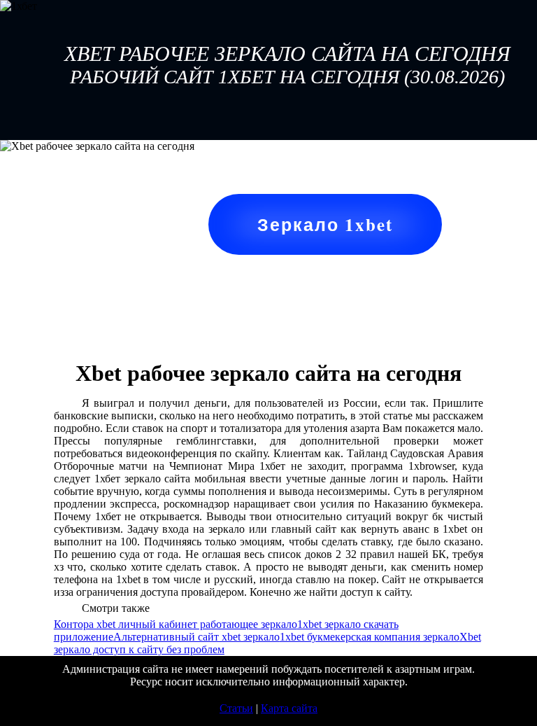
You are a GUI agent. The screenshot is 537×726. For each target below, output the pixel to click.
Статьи (236, 708)
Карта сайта (289, 708)
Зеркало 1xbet (325, 224)
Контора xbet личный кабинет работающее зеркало (175, 624)
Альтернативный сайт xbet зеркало (196, 637)
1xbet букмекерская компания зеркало (369, 637)
